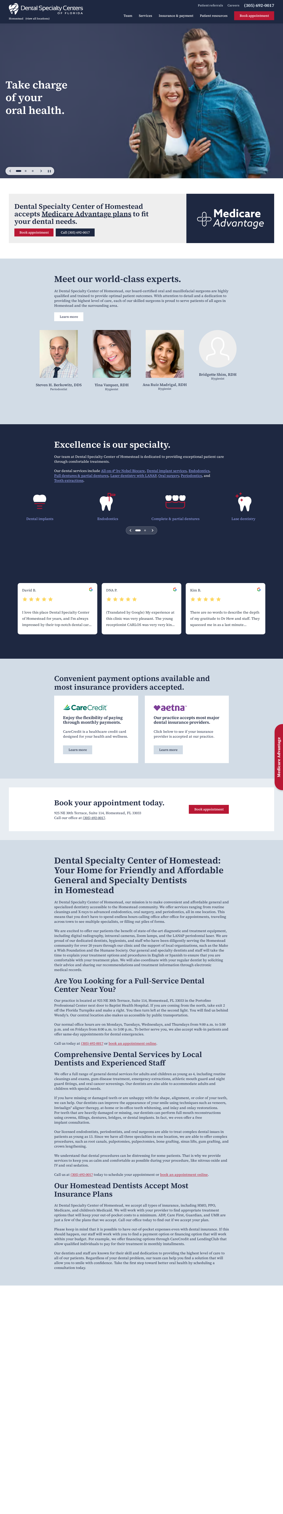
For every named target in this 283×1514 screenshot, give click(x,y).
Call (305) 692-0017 (75, 232)
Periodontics (191, 475)
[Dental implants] (39, 502)
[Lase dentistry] (243, 502)
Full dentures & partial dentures (81, 475)
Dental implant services (167, 470)
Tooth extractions (68, 480)
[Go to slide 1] (18, 171)
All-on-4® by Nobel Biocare (123, 470)
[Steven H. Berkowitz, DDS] (58, 356)
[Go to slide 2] (25, 171)
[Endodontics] (107, 502)
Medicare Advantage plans (86, 214)
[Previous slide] (10, 171)
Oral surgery (168, 475)
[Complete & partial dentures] (175, 502)
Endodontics (199, 470)
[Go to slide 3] (32, 171)
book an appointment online (132, 1043)
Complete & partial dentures (175, 518)
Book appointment (34, 232)
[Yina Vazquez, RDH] (111, 356)
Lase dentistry (243, 518)
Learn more (69, 316)
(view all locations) (37, 18)
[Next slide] (41, 171)
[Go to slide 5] (145, 530)
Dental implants (39, 518)
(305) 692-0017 (94, 817)
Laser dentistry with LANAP (133, 475)
